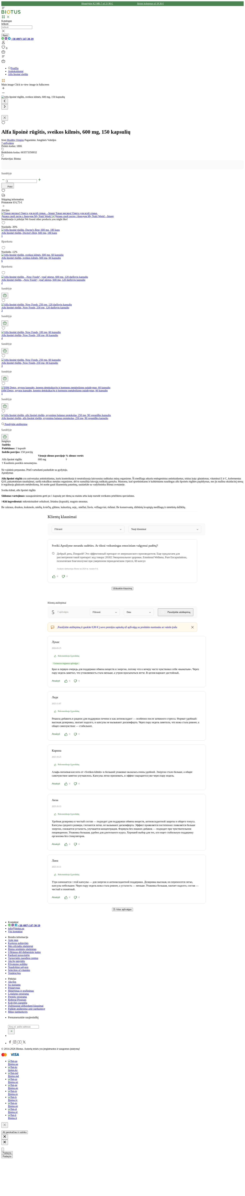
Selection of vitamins (19, 970)
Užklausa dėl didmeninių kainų (24, 952)
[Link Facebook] (10, 1043)
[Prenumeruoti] (11, 1031)
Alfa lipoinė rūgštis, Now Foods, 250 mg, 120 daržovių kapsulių (35, 307)
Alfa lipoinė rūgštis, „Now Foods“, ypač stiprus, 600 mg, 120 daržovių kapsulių (43, 279)
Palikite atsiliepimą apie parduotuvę (26, 1008)
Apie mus (13, 940)
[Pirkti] (4, 295)
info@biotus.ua (16, 928)
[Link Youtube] (20, 1043)
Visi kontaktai (15, 931)
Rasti (5, 35)
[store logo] (11, 13)
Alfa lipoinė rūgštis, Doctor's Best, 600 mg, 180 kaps (29, 232)
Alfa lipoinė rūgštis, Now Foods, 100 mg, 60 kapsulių (29, 335)
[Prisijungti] (3, 43)
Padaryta (7, 1153)
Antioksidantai (15, 71)
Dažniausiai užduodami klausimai (25, 1005)
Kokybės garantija (17, 1002)
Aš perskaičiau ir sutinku (14, 1132)
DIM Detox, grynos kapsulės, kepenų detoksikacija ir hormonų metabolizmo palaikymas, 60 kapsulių (54, 390)
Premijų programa (17, 996)
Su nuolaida (14, 984)
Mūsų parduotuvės (18, 1011)
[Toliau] (4, 106)
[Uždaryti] (4, 1125)
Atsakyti (56, 680)
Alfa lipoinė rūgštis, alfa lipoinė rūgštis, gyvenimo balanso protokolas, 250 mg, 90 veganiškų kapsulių (54, 418)
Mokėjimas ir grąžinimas (21, 990)
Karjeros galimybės (18, 943)
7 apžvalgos (7, 143)
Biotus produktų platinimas (22, 949)
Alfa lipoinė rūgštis (18, 74)
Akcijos (12, 981)
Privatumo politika (17, 964)
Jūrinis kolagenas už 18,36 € (150, 3)
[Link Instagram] (15, 1043)
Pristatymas (14, 987)
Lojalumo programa (18, 993)
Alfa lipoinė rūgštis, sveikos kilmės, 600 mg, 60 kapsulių (31, 257)
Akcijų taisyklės (16, 961)
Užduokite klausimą (122, 588)
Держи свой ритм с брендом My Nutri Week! (26, 216)
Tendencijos (14, 973)
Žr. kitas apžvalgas (122, 909)
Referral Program (17, 999)
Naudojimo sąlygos (18, 967)
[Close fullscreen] (4, 118)
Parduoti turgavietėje (19, 955)
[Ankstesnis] (4, 101)
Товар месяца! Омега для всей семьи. (76, 213)
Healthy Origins (15, 140)
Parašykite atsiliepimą (15, 424)
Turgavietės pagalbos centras (23, 958)
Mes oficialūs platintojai (20, 946)
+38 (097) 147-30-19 (22, 38)
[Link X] (24, 1043)
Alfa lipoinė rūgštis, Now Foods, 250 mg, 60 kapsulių (29, 362)
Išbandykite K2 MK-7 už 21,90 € (97, 3)
